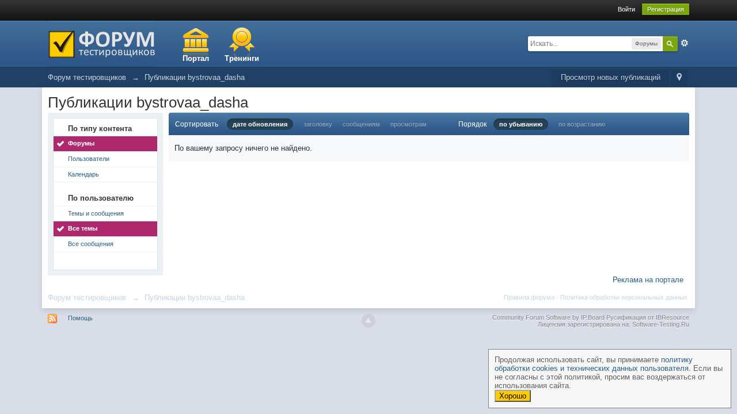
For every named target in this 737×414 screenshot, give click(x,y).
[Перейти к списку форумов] (101, 43)
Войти (626, 9)
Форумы (81, 143)
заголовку (317, 124)
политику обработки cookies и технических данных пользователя (594, 364)
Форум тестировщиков (87, 297)
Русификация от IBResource (647, 317)
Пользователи (88, 158)
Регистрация (665, 9)
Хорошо (512, 396)
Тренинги (242, 58)
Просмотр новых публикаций (610, 77)
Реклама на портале (648, 279)
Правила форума (529, 297)
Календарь (83, 174)
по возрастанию (582, 124)
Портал (196, 58)
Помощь (80, 318)
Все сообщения (90, 243)
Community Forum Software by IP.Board (548, 317)
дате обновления (260, 124)
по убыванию (520, 124)
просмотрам (408, 124)
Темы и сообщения (96, 213)
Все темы (82, 228)
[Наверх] (368, 321)
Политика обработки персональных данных (623, 297)
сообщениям (361, 124)
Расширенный (684, 43)
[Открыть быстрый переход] (679, 78)
